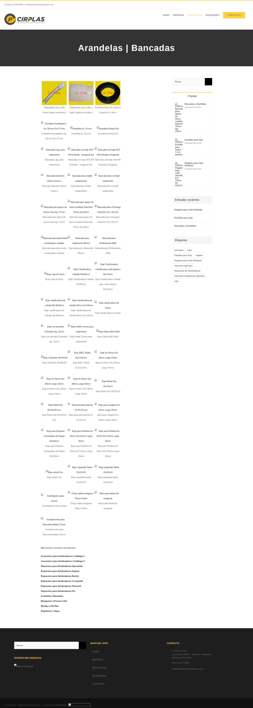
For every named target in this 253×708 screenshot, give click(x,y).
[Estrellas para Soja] (179, 141)
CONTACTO (98, 684)
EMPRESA (97, 659)
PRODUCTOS (99, 667)
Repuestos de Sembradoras (187, 271)
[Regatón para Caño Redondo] (179, 164)
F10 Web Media (61, 705)
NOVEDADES (99, 676)
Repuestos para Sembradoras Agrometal (61, 566)
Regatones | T (48, 611)
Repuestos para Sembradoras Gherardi (61, 586)
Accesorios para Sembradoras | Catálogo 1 (63, 556)
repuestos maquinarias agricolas (189, 276)
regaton (199, 255)
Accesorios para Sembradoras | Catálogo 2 (63, 561)
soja (176, 281)
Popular (192, 96)
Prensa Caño (60, 601)
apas (57, 611)
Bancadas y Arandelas (195, 104)
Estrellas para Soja (194, 139)
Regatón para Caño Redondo (194, 164)
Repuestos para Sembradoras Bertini (60, 576)
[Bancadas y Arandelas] (179, 105)
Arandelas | (47, 596)
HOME (95, 651)
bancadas (178, 250)
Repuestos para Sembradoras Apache (60, 571)
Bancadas (58, 596)
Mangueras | (47, 601)
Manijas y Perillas (50, 606)
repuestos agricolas (183, 266)
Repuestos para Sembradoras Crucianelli (62, 581)
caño (189, 250)
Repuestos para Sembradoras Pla (58, 591)
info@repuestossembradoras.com (39, 5)
